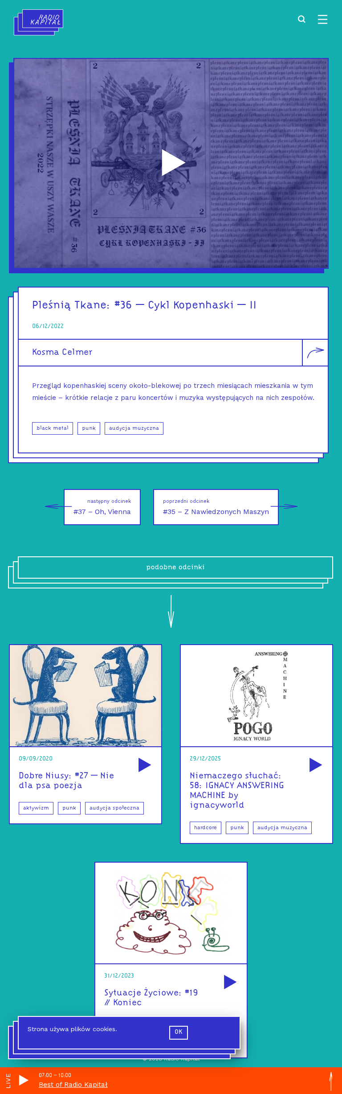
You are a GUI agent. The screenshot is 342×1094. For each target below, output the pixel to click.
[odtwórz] (143, 765)
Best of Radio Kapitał (73, 1085)
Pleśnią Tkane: (71, 305)
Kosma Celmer (62, 352)
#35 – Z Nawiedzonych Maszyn (216, 507)
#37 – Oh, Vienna (102, 507)
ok (179, 1032)
